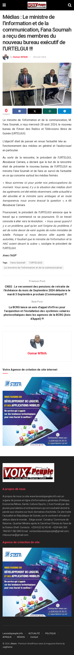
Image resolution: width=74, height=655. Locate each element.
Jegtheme (7, 647)
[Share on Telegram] (64, 111)
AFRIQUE (7, 637)
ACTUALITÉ (34, 633)
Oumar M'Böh (20, 57)
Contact (34, 637)
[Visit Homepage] (37, 5)
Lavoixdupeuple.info (13, 633)
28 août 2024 (39, 57)
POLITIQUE (50, 633)
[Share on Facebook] (19, 111)
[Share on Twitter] (35, 111)
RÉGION (21, 637)
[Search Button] (69, 5)
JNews (13, 643)
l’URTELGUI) (35, 263)
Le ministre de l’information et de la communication (33, 268)
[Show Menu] (4, 5)
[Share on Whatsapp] (50, 111)
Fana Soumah (17, 263)
